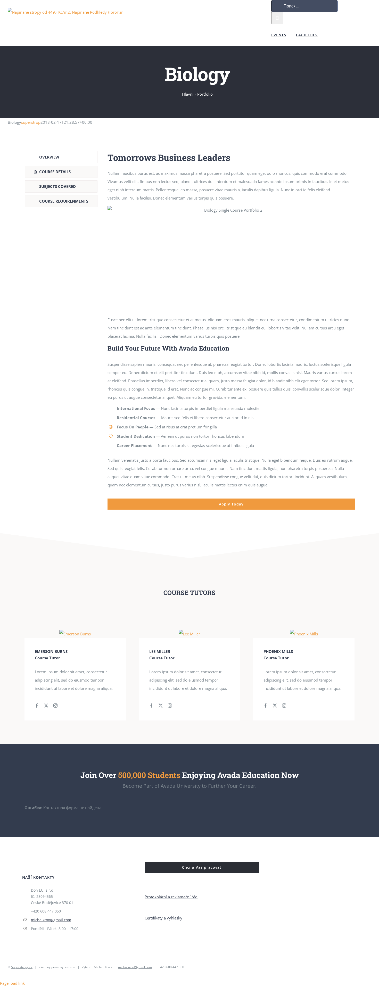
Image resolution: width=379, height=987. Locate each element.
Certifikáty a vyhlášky (163, 917)
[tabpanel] (231, 330)
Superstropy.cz (21, 967)
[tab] (61, 157)
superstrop (30, 122)
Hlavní (187, 94)
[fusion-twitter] (46, 705)
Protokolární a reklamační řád (171, 896)
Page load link (12, 983)
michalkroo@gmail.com (51, 919)
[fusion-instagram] (55, 705)
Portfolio (205, 94)
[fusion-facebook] (37, 705)
